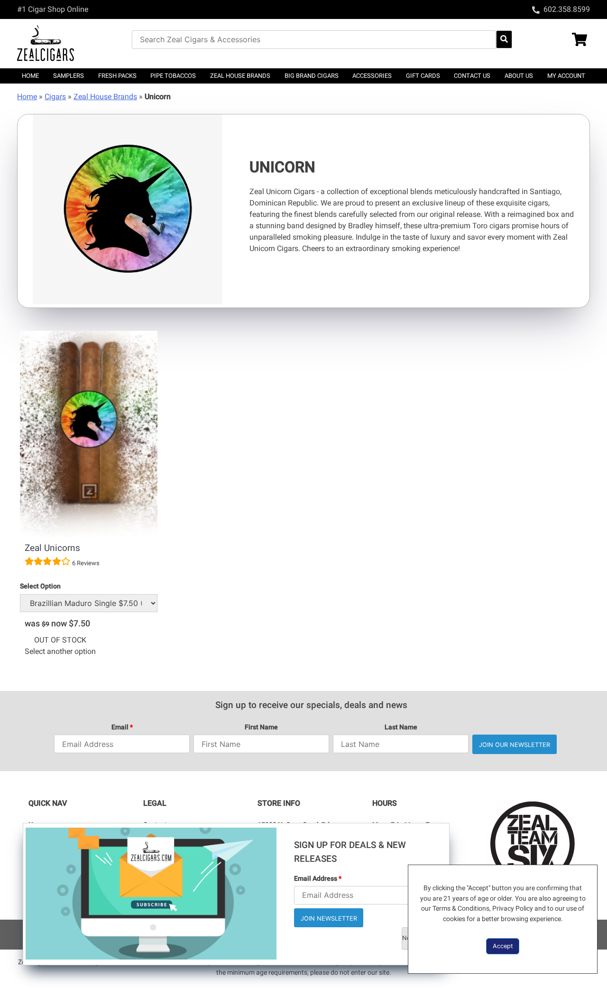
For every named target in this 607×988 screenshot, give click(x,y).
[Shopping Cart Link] (561, 40)
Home (30, 75)
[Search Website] (504, 39)
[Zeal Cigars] (74, 43)
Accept (503, 946)
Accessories (372, 75)
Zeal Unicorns (52, 547)
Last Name (401, 727)
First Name (261, 727)
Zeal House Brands (240, 75)
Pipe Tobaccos (173, 75)
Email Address (317, 879)
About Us (519, 75)
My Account (566, 75)
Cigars (55, 96)
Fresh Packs (117, 75)
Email (122, 727)
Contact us (472, 75)
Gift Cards (423, 75)
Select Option (40, 586)
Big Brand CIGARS (312, 75)
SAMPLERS (68, 75)
